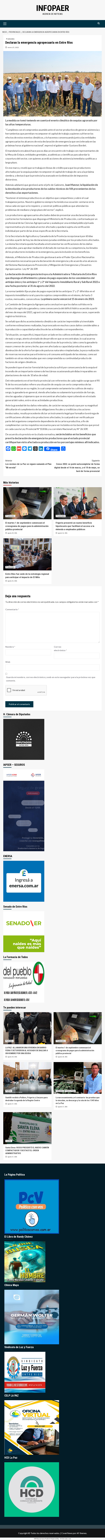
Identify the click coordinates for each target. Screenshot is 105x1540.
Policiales (9, 1041)
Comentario (12, 609)
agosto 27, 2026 (12, 1104)
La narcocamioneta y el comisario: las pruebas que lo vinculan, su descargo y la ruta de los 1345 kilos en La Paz (78, 1100)
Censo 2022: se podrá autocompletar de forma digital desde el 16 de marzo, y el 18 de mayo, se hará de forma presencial (77, 465)
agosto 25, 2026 (12, 581)
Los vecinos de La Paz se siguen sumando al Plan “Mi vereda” (28, 464)
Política (8, 1091)
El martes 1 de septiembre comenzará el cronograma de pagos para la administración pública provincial (27, 526)
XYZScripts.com (65, 1539)
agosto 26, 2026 (62, 533)
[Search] (98, 23)
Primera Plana (70, 1091)
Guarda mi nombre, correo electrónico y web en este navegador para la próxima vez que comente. (50, 679)
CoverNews (66, 1533)
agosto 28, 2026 (12, 533)
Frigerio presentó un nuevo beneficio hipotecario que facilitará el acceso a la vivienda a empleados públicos (75, 526)
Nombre (10, 646)
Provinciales (10, 39)
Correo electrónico (60, 648)
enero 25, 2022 (13, 47)
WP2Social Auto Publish (42, 1539)
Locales (8, 1141)
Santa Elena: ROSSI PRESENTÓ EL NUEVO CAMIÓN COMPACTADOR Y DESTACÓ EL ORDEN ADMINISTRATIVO (27, 1150)
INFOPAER (52, 8)
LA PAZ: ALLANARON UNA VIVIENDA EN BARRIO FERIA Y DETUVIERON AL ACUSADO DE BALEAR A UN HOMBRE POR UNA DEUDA (26, 1050)
